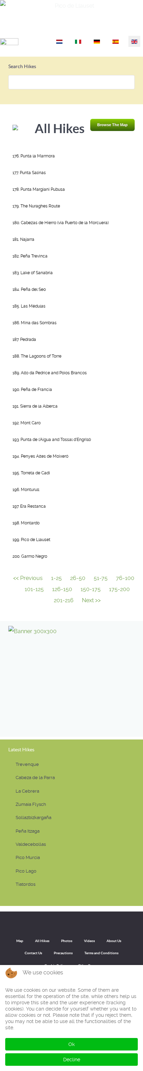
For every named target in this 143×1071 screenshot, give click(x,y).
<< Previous (28, 578)
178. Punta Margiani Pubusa (38, 189)
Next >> (91, 600)
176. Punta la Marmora (33, 156)
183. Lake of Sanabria (32, 272)
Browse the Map (112, 125)
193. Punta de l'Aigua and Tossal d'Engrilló (51, 439)
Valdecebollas (31, 844)
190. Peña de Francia (32, 389)
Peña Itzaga (28, 831)
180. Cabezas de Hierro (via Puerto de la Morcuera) (60, 222)
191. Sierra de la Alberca (35, 406)
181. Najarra (23, 239)
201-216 (64, 600)
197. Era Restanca (29, 506)
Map (19, 941)
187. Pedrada (24, 339)
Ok (71, 1044)
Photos (66, 941)
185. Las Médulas (28, 306)
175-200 (119, 589)
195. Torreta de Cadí (31, 473)
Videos (89, 941)
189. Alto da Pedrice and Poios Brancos (49, 372)
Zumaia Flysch (31, 804)
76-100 (125, 578)
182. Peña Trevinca (30, 256)
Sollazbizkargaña (33, 817)
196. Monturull (25, 489)
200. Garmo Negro (29, 556)
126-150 (62, 589)
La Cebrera (27, 791)
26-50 (77, 578)
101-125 (34, 589)
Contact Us (33, 953)
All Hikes (42, 941)
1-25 (56, 578)
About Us (114, 941)
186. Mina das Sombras (34, 322)
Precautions (63, 953)
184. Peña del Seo (29, 289)
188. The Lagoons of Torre (36, 356)
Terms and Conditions (101, 953)
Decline (71, 1059)
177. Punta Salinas (29, 172)
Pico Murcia (28, 857)
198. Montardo (26, 523)
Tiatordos (25, 884)
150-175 (91, 589)
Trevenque (27, 764)
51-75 (101, 578)
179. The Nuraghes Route (36, 206)
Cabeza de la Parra (35, 777)
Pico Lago (26, 871)
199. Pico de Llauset (31, 539)
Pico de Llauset (120, 27)
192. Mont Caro (26, 422)
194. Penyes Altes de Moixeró (40, 456)
